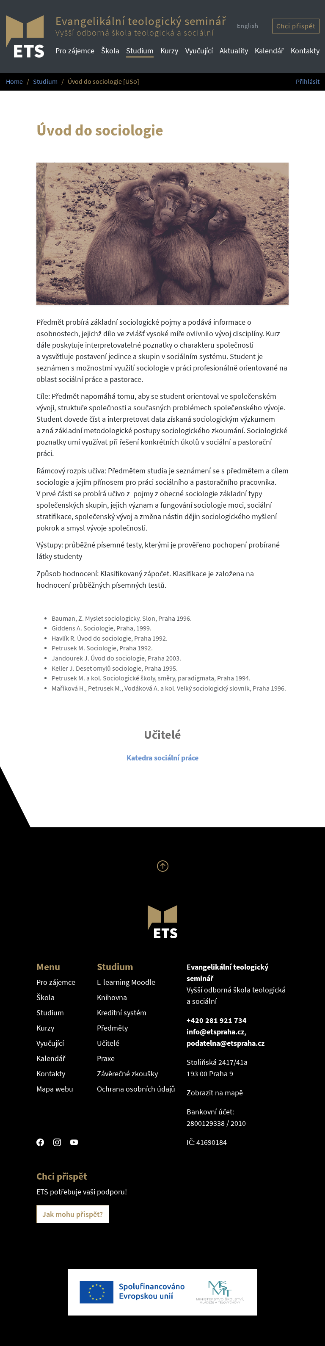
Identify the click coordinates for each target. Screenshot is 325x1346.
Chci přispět (295, 26)
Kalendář (269, 50)
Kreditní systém (121, 1012)
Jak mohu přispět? (72, 1214)
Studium (140, 50)
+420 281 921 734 (217, 1020)
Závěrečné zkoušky (127, 1073)
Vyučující (199, 50)
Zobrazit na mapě (215, 1092)
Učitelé (108, 1043)
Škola (110, 50)
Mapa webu (54, 1089)
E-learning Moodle (126, 982)
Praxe (106, 1058)
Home (14, 81)
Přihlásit (307, 81)
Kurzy (169, 50)
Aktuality (234, 50)
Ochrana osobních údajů (136, 1089)
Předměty (112, 1028)
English (248, 26)
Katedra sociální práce (162, 758)
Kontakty (305, 50)
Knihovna (112, 997)
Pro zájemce (74, 50)
